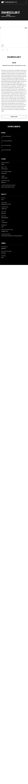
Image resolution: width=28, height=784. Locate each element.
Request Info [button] (14, 116)
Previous (3, 50)
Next (7, 50)
